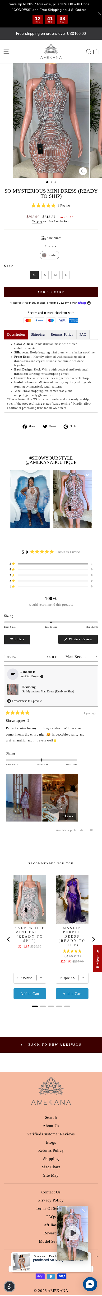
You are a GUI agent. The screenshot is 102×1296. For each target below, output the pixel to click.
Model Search (51, 1241)
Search (51, 1117)
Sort (53, 656)
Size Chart (51, 1167)
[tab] (16, 334)
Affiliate (51, 1225)
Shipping (37, 221)
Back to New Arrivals (54, 1044)
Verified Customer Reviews (51, 1134)
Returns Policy (51, 1150)
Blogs (51, 1142)
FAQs (51, 1217)
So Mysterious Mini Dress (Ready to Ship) (48, 691)
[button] (51, 205)
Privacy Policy (51, 1200)
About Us (51, 1126)
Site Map (51, 1175)
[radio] (49, 255)
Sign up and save (49, 1257)
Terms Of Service (51, 1208)
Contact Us (50, 1192)
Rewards (50, 1233)
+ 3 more (67, 816)
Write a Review (83, 640)
